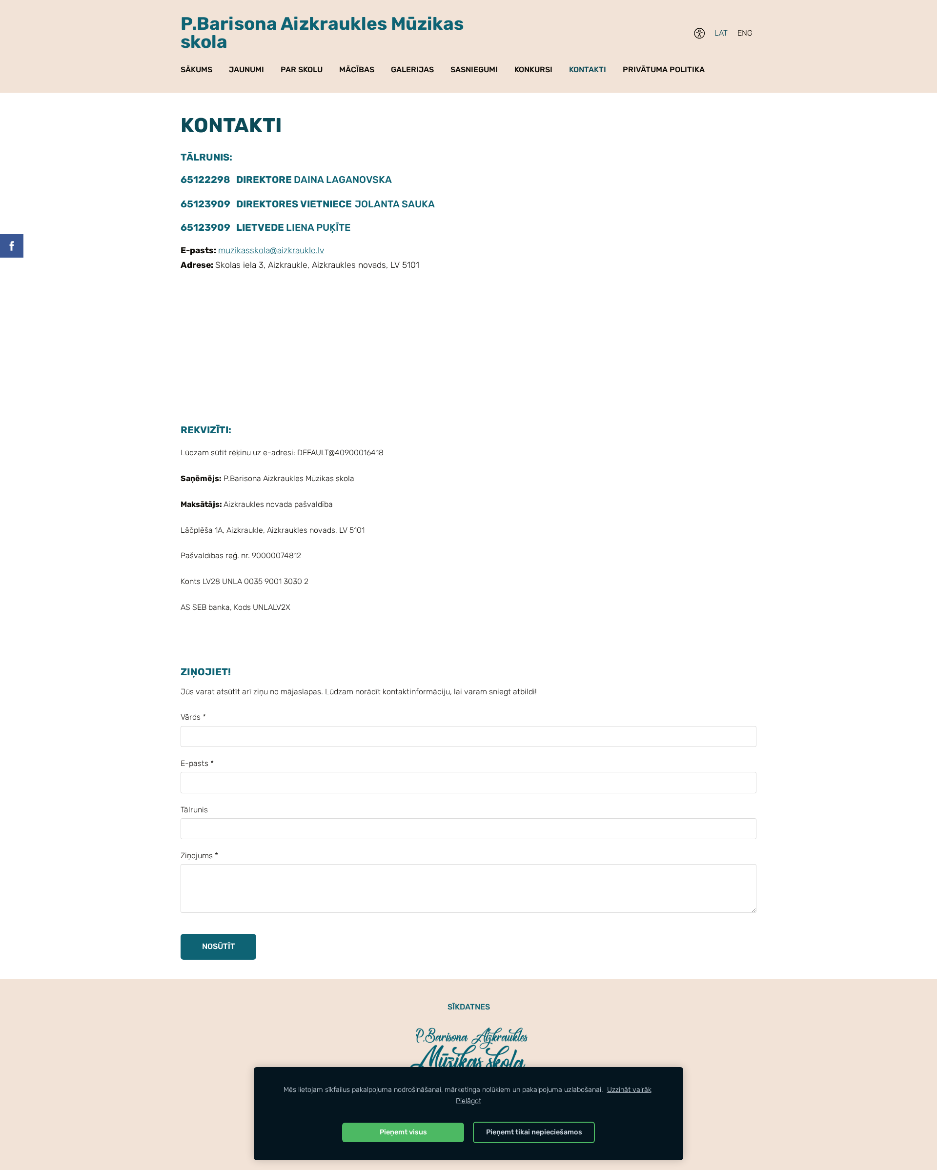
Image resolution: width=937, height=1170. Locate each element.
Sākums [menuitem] (196, 69)
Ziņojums (199, 855)
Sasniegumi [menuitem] (474, 69)
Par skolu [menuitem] (302, 69)
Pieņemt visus (403, 1132)
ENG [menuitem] (745, 33)
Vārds (193, 717)
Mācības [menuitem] (356, 69)
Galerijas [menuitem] (412, 69)
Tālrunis (194, 809)
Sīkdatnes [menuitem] (469, 1006)
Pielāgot (468, 1101)
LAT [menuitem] (721, 33)
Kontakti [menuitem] (587, 69)
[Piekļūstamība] (700, 33)
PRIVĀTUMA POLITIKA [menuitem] (664, 69)
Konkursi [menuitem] (533, 69)
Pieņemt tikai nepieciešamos (534, 1132)
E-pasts (197, 763)
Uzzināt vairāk (629, 1090)
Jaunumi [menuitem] (246, 69)
